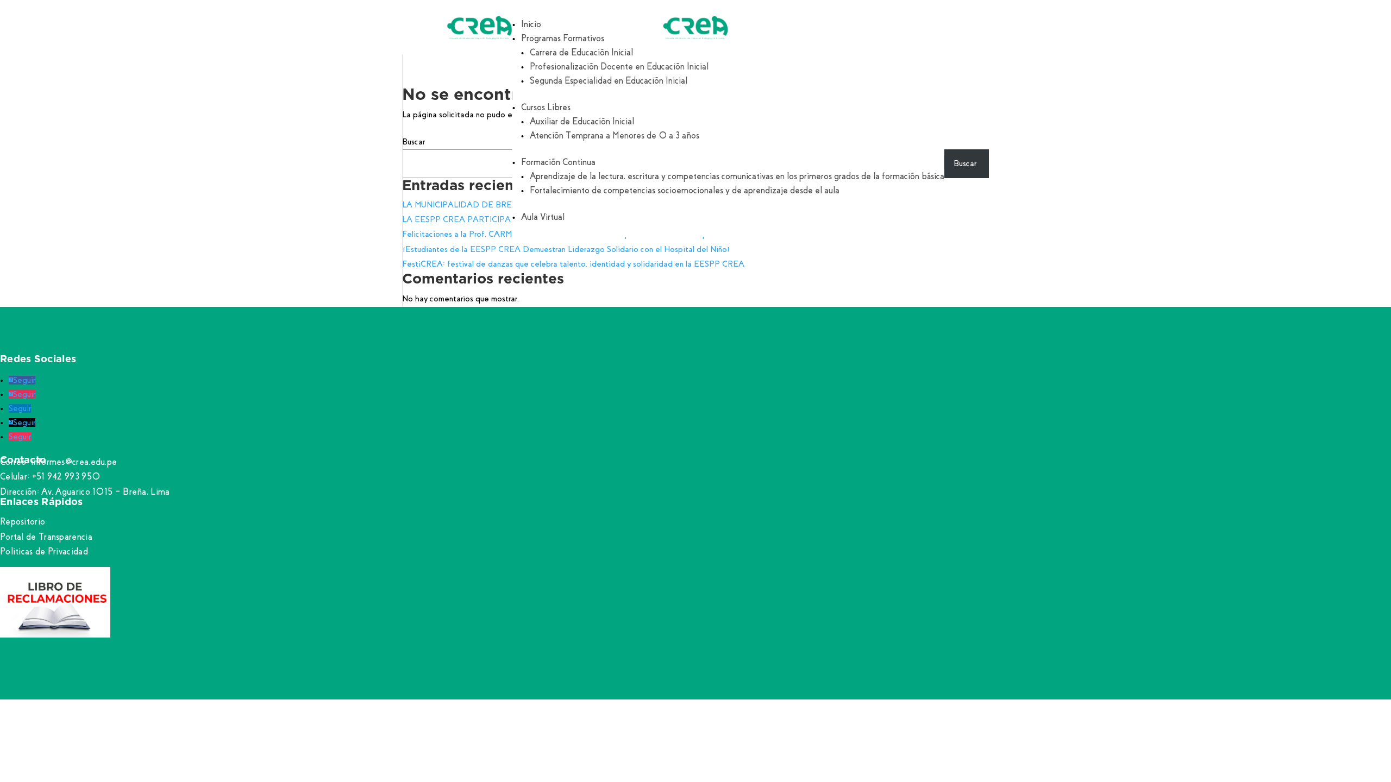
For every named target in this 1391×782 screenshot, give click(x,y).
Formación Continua (558, 162)
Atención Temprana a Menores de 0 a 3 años (614, 135)
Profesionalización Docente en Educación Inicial (619, 66)
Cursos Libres (546, 107)
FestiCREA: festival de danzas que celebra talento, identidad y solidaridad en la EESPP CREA (573, 264)
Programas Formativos (562, 38)
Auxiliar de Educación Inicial (582, 121)
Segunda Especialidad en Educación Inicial (608, 80)
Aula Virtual (543, 217)
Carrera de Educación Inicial (581, 52)
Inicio (531, 24)
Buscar (413, 141)
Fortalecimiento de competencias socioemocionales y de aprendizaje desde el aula (684, 190)
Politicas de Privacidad (44, 551)
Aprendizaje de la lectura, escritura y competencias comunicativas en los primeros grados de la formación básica (737, 176)
